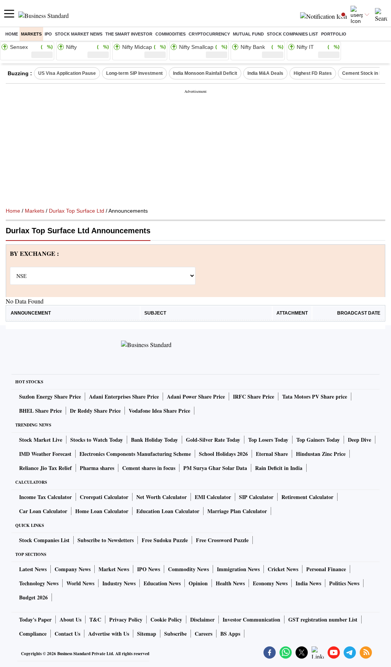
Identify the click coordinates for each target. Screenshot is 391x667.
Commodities (170, 34)
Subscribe (175, 634)
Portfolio (333, 34)
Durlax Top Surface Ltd (76, 211)
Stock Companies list (292, 34)
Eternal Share (272, 454)
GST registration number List (322, 619)
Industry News (119, 583)
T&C (95, 619)
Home (11, 34)
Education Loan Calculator (167, 511)
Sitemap (146, 634)
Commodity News (188, 569)
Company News (72, 569)
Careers (203, 634)
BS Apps (230, 634)
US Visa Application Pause (67, 73)
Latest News (33, 569)
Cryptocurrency (209, 34)
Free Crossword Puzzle (222, 540)
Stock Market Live (40, 440)
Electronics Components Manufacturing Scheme (135, 454)
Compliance (33, 634)
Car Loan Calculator (43, 511)
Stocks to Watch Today (96, 440)
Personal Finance (326, 569)
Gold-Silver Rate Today (213, 440)
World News (80, 583)
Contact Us (67, 634)
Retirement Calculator (307, 497)
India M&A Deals (265, 73)
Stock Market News (78, 34)
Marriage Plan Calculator (237, 511)
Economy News (270, 583)
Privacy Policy (125, 619)
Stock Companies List (44, 540)
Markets (31, 34)
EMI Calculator (213, 497)
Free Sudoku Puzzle (165, 540)
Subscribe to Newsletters (106, 540)
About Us (70, 619)
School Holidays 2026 (223, 454)
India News (308, 583)
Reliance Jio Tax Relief (45, 468)
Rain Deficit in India (278, 468)
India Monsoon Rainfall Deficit (205, 73)
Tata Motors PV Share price (314, 396)
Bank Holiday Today (154, 440)
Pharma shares (97, 468)
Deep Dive (359, 440)
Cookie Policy (166, 619)
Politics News (344, 583)
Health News (230, 583)
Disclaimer (202, 619)
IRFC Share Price (253, 396)
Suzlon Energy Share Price (50, 396)
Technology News (38, 583)
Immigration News (238, 569)
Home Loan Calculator (101, 511)
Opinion (198, 583)
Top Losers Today (268, 440)
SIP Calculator (256, 497)
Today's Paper (35, 619)
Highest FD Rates (313, 73)
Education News (162, 583)
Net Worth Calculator (161, 497)
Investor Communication (251, 619)
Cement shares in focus (148, 468)
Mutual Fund (248, 34)
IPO (48, 34)
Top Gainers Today (318, 440)
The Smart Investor (128, 34)
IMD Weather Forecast (45, 454)
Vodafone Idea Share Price (159, 411)
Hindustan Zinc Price (321, 454)
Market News (114, 569)
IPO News (148, 569)
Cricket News (283, 569)
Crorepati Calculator (104, 497)
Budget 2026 (33, 597)
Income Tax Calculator (45, 497)
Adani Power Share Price (196, 396)
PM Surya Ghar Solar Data (215, 468)
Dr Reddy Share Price (95, 411)
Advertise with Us (108, 634)
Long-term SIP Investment (134, 73)
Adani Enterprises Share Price (124, 396)
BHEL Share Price (40, 411)
